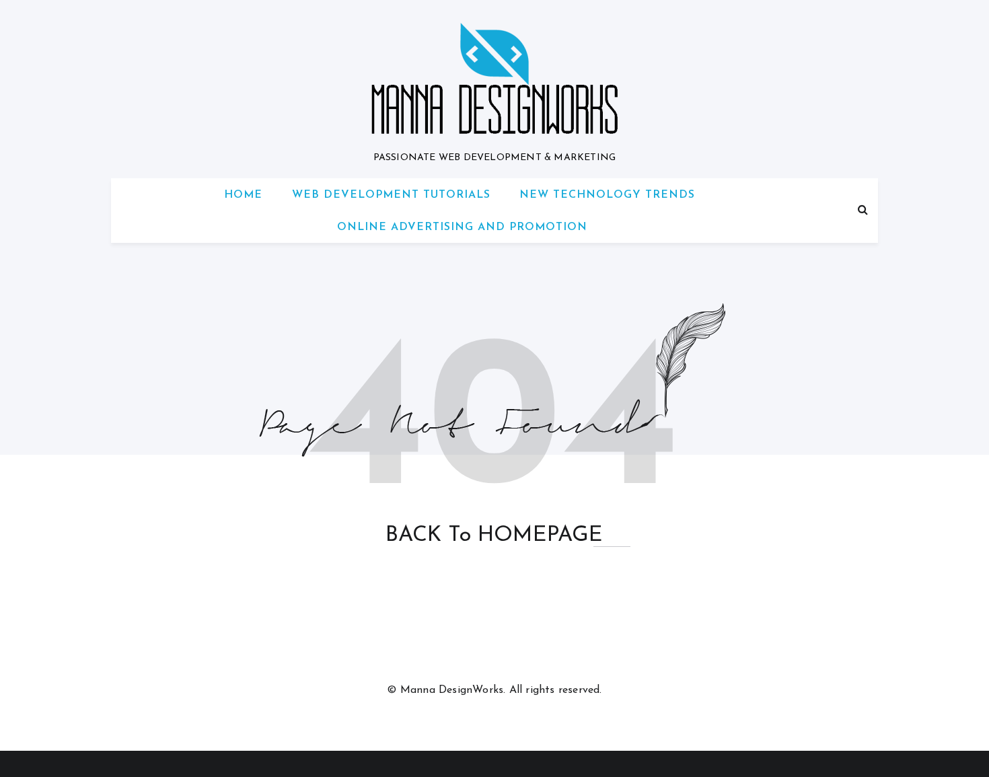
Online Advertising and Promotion (462, 227)
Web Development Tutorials (391, 195)
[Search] (863, 210)
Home (243, 195)
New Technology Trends (607, 195)
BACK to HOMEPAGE (494, 535)
